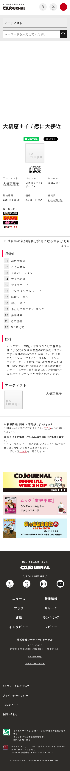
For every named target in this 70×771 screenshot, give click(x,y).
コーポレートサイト (35, 663)
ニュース (18, 598)
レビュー (51, 626)
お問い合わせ (10, 714)
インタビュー (19, 626)
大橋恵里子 (11, 183)
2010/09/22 (55, 199)
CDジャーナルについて (16, 686)
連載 (19, 617)
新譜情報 (51, 598)
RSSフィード (10, 704)
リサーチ (51, 608)
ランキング (51, 617)
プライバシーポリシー (15, 695)
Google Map (35, 656)
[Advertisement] (35, 80)
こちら (47, 428)
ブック (19, 608)
